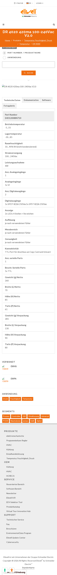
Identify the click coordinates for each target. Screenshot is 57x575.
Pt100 (5, 421)
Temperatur (24, 44)
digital (39, 421)
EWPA (13, 379)
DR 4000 (36, 44)
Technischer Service (15, 519)
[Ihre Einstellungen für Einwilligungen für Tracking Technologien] (4, 570)
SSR (24, 416)
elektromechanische (15, 436)
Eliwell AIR (10, 498)
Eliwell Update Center (15, 537)
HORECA (10, 476)
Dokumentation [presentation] (31, 100)
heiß (32, 421)
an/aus (25, 421)
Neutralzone (15, 421)
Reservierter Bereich (15, 484)
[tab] (12, 100)
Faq (7, 524)
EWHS (14, 366)
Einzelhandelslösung (15, 454)
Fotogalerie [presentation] (9, 106)
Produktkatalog (13, 507)
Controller (16, 416)
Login (39, 3)
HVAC (9, 445)
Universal (45, 416)
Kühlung (10, 449)
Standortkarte (28, 567)
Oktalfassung (33, 416)
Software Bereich (13, 489)
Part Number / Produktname (24, 53)
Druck (5, 399)
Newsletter (11, 493)
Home (7, 40)
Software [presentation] (46, 100)
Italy (18, 3)
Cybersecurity (12, 542)
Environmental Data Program (18, 533)
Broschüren (11, 528)
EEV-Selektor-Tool (14, 502)
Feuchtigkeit (15, 399)
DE (29, 3)
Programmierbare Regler (16, 440)
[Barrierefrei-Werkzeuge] (11, 570)
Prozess (6, 416)
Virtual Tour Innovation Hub (18, 511)
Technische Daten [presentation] (12, 100)
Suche (30, 73)
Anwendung (14, 57)
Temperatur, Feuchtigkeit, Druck (38, 40)
